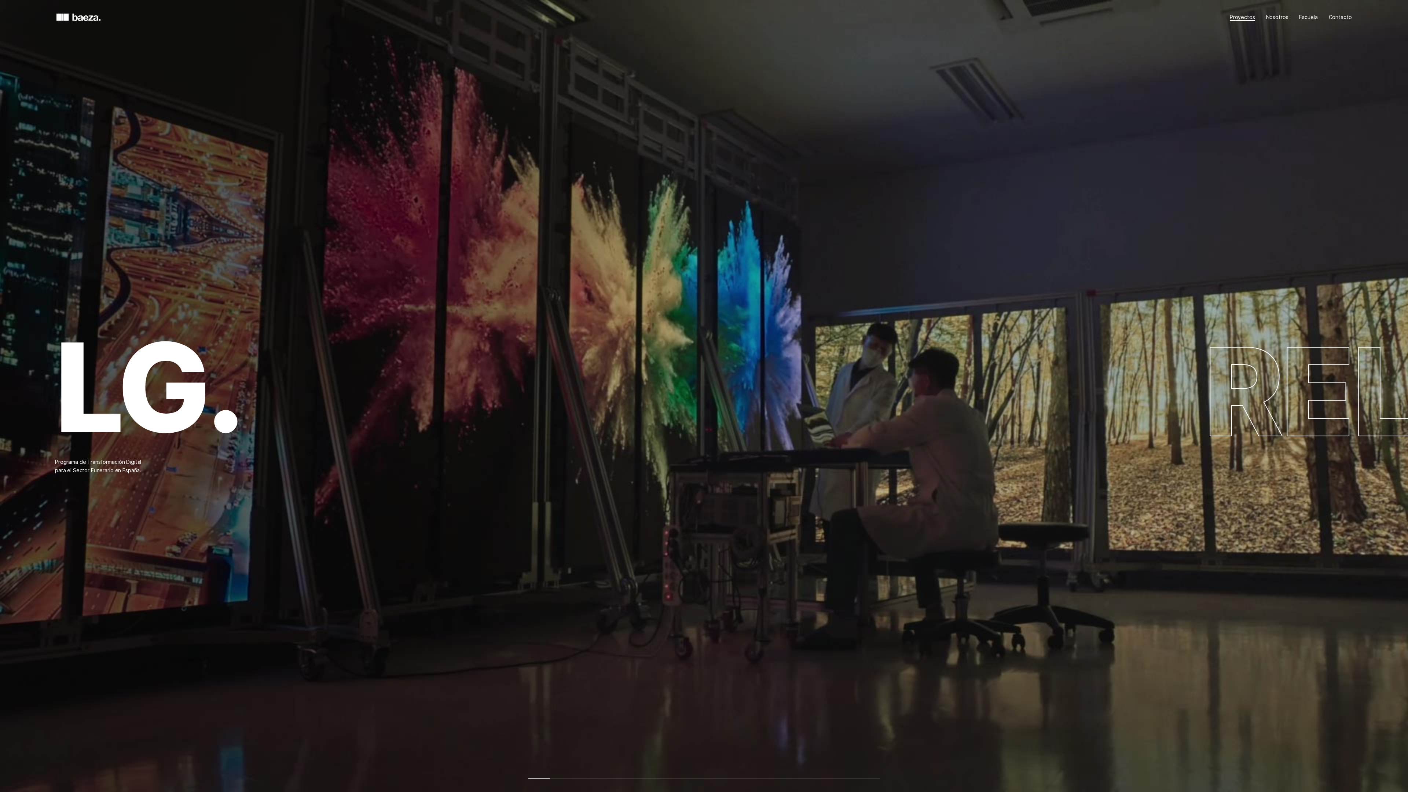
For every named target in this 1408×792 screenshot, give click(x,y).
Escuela (1308, 17)
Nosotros (1277, 17)
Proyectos (1242, 17)
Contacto (1340, 17)
